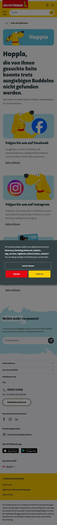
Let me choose (28, 266)
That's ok (39, 274)
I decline (16, 274)
